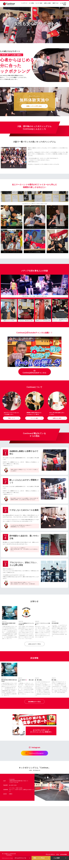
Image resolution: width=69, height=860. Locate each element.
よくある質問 (63, 3)
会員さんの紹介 (47, 3)
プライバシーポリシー (50, 854)
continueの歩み (63, 854)
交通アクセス (55, 3)
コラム (57, 854)
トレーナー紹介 (38, 3)
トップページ (24, 3)
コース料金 (31, 3)
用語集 (64, 4)
